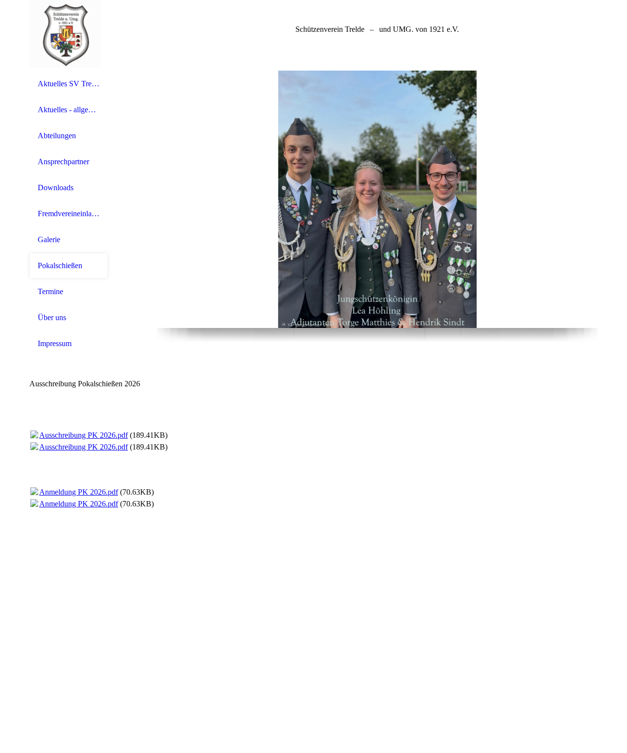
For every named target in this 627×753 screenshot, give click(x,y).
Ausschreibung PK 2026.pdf (83, 435)
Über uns (52, 317)
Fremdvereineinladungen (68, 213)
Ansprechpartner (63, 161)
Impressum (55, 343)
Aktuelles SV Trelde (68, 83)
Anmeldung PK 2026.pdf (78, 492)
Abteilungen (57, 135)
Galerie (49, 239)
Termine (50, 291)
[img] (68, 35)
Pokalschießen (60, 265)
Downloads (55, 187)
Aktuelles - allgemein (68, 109)
